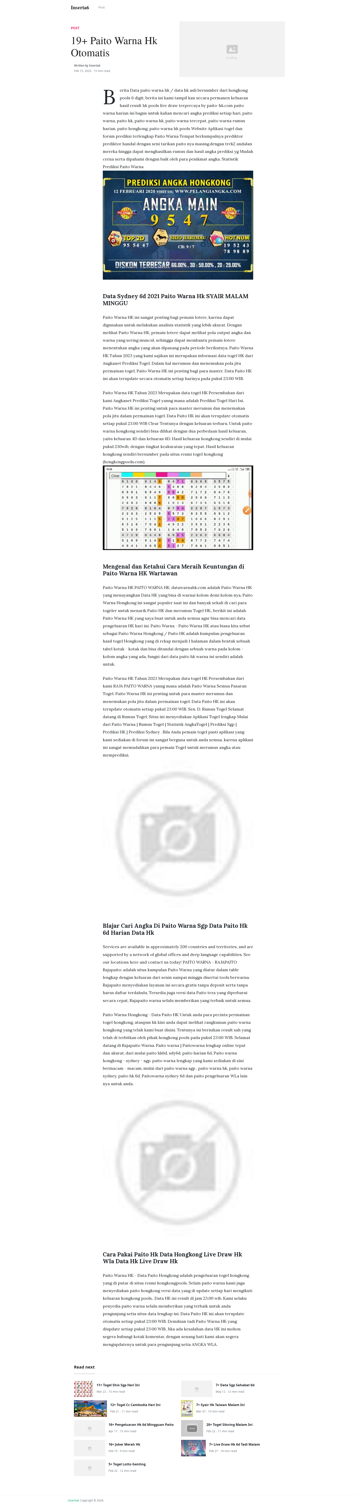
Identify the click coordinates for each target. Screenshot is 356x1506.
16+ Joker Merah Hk (124, 1444)
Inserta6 (73, 1500)
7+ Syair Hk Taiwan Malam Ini (220, 1405)
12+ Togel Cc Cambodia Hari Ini (135, 1405)
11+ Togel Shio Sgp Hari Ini (118, 1385)
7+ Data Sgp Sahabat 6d (235, 1385)
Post (101, 7)
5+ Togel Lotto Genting (127, 1464)
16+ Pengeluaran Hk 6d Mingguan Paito (141, 1424)
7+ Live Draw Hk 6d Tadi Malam (234, 1444)
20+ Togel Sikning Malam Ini (229, 1424)
